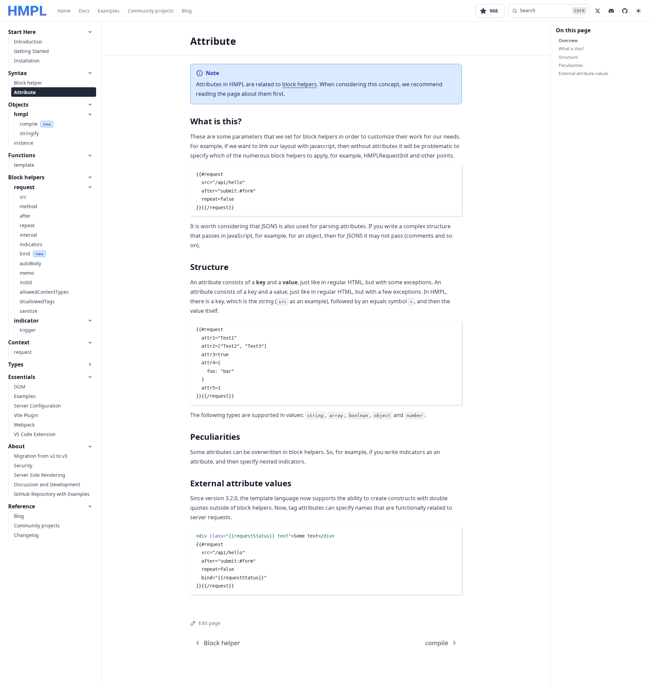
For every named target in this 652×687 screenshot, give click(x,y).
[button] (638, 10)
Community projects (151, 10)
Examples (109, 10)
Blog (187, 10)
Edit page (209, 623)
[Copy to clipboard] (453, 173)
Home (64, 10)
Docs (84, 10)
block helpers (299, 84)
